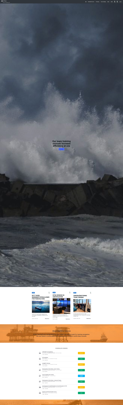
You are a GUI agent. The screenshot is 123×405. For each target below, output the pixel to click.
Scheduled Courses (91, 1)
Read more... (47, 318)
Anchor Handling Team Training (48, 374)
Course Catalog (103, 1)
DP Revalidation (45, 357)
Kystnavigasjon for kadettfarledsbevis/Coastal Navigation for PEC (54, 386)
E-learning (97, 1)
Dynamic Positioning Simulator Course (49, 391)
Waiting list (81, 364)
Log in (120, 1)
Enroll (81, 358)
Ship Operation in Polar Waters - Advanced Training (51, 380)
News (108, 1)
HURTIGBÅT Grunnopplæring (47, 351)
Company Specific (81, 376)
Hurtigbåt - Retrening (46, 363)
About (112, 1)
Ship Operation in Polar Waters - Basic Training (50, 368)
